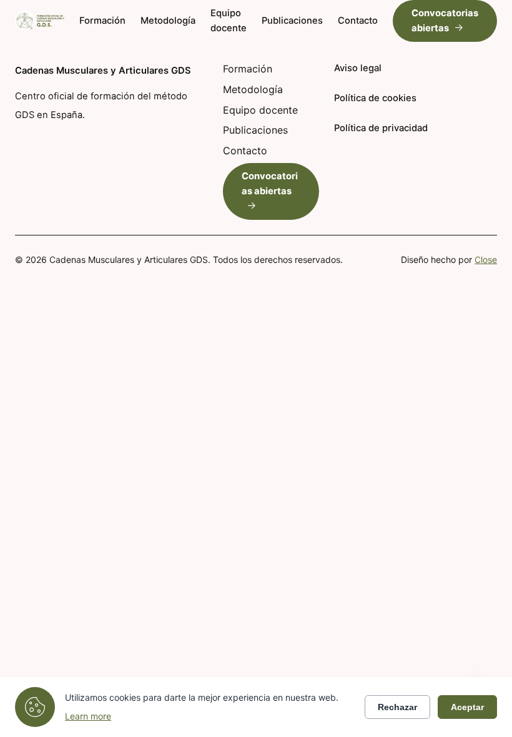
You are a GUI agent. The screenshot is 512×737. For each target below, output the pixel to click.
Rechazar (397, 707)
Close (486, 259)
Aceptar (467, 707)
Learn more (88, 716)
